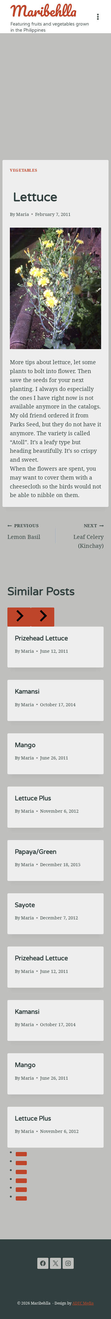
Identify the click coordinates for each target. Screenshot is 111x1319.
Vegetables (23, 170)
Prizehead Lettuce (41, 638)
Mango (25, 745)
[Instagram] (68, 1263)
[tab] (21, 1154)
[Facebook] (42, 1263)
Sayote (25, 905)
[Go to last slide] (19, 617)
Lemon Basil (23, 531)
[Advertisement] (55, 91)
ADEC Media (83, 1303)
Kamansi (27, 691)
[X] (55, 1263)
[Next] (42, 617)
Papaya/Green (35, 852)
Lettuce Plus (33, 798)
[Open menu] (98, 16)
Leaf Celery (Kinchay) (88, 536)
